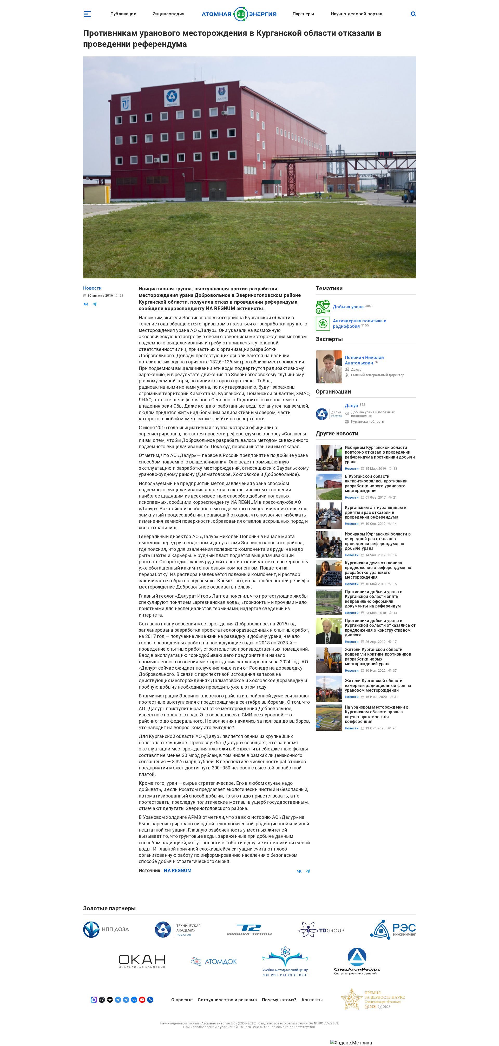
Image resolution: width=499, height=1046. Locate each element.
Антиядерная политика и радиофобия (359, 323)
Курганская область (367, 421)
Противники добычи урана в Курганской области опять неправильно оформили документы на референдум (374, 599)
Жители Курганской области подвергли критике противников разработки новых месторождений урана (378, 656)
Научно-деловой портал (357, 13)
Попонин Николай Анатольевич (364, 360)
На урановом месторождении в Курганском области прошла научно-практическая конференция (377, 714)
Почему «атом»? (279, 999)
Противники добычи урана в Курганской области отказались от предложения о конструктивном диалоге (380, 627)
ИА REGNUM (177, 870)
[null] (86, 304)
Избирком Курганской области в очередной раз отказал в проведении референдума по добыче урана (378, 541)
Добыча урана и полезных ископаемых (373, 414)
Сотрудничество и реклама (227, 999)
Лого (240, 14)
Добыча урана (348, 306)
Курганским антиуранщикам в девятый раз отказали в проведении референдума (375, 512)
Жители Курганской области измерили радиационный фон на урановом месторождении (378, 685)
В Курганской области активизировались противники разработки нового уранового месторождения (376, 483)
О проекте (182, 999)
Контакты (312, 999)
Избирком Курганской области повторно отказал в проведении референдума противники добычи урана (380, 454)
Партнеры (303, 13)
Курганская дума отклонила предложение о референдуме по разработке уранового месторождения (378, 570)
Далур (356, 369)
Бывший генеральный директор (377, 375)
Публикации (123, 13)
